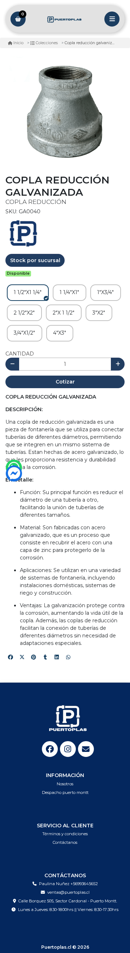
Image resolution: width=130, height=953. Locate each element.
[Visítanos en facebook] (50, 749)
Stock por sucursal (35, 260)
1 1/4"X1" (69, 292)
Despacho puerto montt (65, 792)
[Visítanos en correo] (86, 749)
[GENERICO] (23, 233)
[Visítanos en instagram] (68, 749)
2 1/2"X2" (24, 313)
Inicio (18, 43)
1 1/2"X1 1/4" (28, 292)
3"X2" (98, 313)
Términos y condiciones (65, 833)
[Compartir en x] (22, 657)
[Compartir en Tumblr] (45, 657)
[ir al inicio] (68, 718)
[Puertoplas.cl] (65, 19)
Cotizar (65, 381)
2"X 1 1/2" (63, 313)
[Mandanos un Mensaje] (14, 473)
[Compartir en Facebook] (10, 657)
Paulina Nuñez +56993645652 (68, 883)
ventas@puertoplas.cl (68, 892)
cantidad (19, 353)
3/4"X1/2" (24, 333)
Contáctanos (65, 842)
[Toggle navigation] (112, 19)
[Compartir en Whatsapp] (68, 657)
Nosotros (65, 783)
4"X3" (59, 333)
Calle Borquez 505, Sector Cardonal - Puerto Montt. (67, 900)
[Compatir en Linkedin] (57, 657)
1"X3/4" (105, 292)
